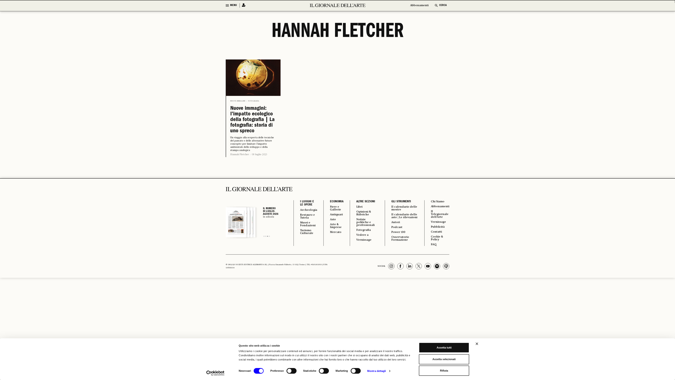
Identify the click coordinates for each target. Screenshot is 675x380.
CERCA (443, 5)
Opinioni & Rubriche (363, 213)
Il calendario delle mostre (404, 208)
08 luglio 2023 (259, 154)
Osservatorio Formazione (400, 238)
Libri (359, 206)
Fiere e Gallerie (335, 208)
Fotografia (253, 101)
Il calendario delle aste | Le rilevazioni (404, 216)
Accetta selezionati (444, 359)
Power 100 (398, 232)
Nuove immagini (237, 101)
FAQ (433, 244)
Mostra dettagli (376, 370)
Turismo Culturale (306, 232)
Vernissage (363, 240)
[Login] (243, 5)
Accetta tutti (444, 347)
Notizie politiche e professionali (365, 222)
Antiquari (336, 214)
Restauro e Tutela (307, 216)
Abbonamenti (419, 5)
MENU (233, 5)
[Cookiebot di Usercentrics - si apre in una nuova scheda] (215, 373)
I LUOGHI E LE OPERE (307, 203)
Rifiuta (444, 370)
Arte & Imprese (336, 226)
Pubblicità (438, 227)
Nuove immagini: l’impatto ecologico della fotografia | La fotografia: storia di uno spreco (252, 120)
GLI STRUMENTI (401, 201)
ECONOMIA (336, 201)
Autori (395, 222)
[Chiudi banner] (477, 344)
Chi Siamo (437, 201)
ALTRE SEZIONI (365, 201)
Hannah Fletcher (239, 154)
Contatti (436, 231)
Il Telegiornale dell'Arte (439, 214)
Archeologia (308, 210)
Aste (333, 219)
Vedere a (362, 235)
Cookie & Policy (437, 238)
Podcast (396, 227)
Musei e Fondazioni (308, 224)
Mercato (335, 232)
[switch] (292, 371)
